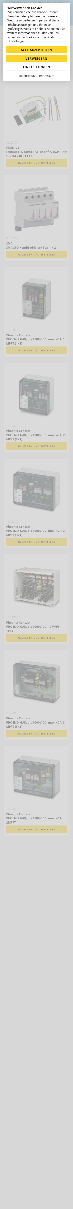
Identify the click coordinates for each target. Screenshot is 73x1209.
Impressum (46, 76)
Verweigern (36, 58)
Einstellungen (36, 67)
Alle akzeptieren (36, 50)
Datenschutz (27, 76)
